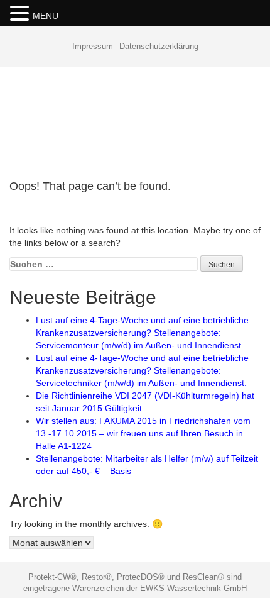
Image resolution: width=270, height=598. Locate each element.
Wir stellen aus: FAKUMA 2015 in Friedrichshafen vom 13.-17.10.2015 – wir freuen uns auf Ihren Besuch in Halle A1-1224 (143, 433)
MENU (45, 16)
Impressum (92, 46)
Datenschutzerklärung (158, 46)
